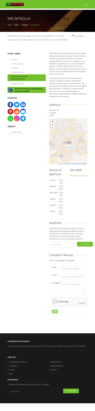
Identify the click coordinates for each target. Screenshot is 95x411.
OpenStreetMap (75, 164)
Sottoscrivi (85, 244)
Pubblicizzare (56, 362)
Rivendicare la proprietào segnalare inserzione (19, 77)
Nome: (54, 267)
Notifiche (14, 68)
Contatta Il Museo (17, 72)
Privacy (11, 370)
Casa (9, 25)
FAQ (10, 374)
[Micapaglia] (69, 142)
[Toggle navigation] (86, 5)
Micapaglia (69, 147)
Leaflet (60, 164)
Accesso (54, 370)
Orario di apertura (17, 64)
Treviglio (24, 25)
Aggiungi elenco (57, 366)
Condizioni (13, 366)
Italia (16, 25)
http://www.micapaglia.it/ (80, 175)
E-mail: (54, 275)
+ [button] (52, 121)
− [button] (52, 124)
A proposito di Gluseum (18, 362)
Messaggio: (55, 283)
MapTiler (66, 164)
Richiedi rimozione (17, 84)
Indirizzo (14, 59)
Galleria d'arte (16, 132)
